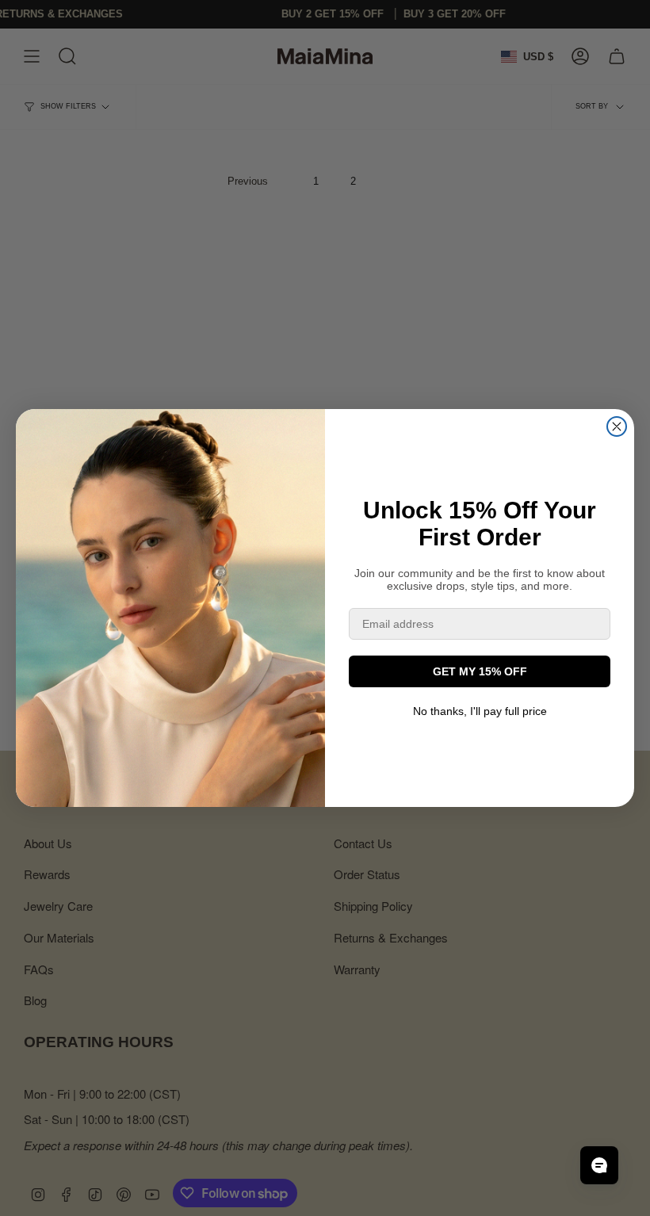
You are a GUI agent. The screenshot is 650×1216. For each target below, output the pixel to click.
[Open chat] (599, 1165)
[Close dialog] (616, 426)
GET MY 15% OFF (480, 671)
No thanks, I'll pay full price (480, 711)
